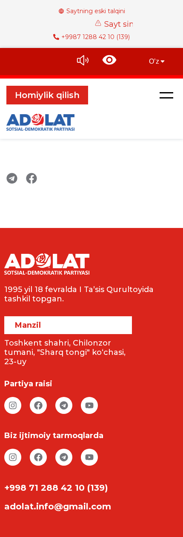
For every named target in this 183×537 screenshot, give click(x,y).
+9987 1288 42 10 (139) (95, 37)
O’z (154, 61)
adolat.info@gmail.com (57, 506)
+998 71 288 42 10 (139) (56, 488)
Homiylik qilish (47, 95)
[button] (166, 95)
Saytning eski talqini (95, 11)
